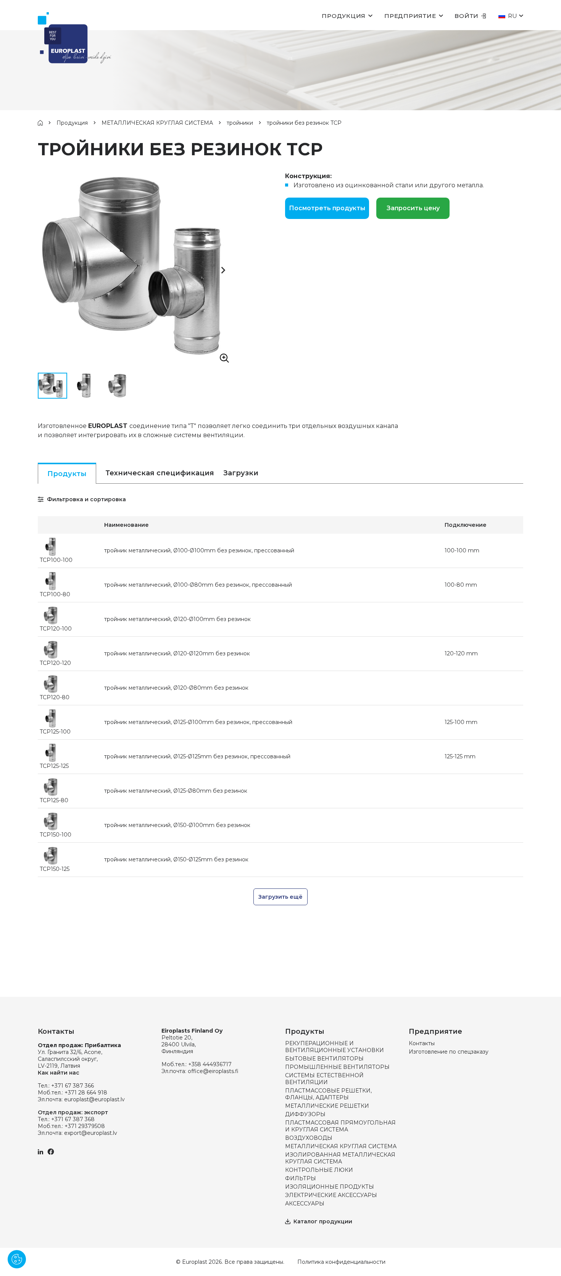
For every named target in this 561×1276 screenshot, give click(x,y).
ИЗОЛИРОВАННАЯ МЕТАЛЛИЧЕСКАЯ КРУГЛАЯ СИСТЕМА (340, 1158)
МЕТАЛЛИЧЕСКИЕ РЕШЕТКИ (327, 1105)
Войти (467, 15)
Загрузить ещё (280, 896)
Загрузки (240, 473)
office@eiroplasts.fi (213, 1071)
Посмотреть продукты (327, 208)
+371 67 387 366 (72, 1085)
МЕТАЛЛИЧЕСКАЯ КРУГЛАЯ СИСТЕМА (157, 122)
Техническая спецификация (159, 473)
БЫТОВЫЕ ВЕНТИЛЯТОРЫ (324, 1058)
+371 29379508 (84, 1126)
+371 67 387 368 (73, 1119)
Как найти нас (58, 1072)
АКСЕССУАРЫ (304, 1203)
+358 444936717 (210, 1064)
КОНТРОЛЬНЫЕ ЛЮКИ (319, 1170)
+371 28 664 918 (85, 1092)
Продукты (67, 474)
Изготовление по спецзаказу (448, 1051)
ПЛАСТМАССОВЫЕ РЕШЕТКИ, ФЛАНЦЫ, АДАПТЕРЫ (328, 1094)
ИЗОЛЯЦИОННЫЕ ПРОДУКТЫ (329, 1186)
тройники (240, 122)
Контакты (422, 1043)
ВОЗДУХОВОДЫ (308, 1137)
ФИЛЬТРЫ (300, 1178)
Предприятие (410, 15)
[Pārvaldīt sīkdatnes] (17, 1259)
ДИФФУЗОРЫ (305, 1114)
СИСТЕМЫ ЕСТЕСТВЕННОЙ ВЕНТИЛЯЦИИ (324, 1079)
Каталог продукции (322, 1221)
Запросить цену (413, 208)
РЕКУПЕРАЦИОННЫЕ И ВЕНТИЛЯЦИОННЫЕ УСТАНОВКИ (334, 1047)
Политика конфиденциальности (341, 1261)
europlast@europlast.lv (94, 1099)
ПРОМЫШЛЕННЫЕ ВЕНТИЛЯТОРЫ (337, 1067)
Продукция (344, 15)
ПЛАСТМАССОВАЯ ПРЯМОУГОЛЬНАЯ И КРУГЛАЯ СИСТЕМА (340, 1126)
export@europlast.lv (90, 1133)
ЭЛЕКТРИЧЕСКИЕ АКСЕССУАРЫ (331, 1195)
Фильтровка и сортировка (85, 499)
